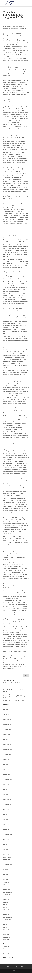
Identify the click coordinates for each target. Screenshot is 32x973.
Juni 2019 (5, 904)
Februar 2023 (7, 799)
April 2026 (6, 714)
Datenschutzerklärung (19, 966)
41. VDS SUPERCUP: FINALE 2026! (12, 682)
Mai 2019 (5, 907)
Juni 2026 (5, 712)
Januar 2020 (6, 889)
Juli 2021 (5, 844)
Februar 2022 (7, 827)
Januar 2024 (6, 774)
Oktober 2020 (7, 867)
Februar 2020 (7, 887)
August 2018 (6, 922)
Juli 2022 (5, 814)
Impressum (8, 966)
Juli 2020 (5, 874)
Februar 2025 (7, 744)
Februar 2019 (7, 912)
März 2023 (6, 797)
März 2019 (6, 909)
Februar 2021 (7, 857)
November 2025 (7, 727)
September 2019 (7, 897)
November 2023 (7, 779)
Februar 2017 (7, 934)
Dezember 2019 (7, 892)
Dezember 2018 (7, 917)
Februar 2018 (7, 932)
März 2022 (6, 824)
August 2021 (6, 842)
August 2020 (6, 872)
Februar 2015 (7, 939)
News (4, 951)
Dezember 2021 (7, 832)
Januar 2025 (6, 747)
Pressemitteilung (15, 20)
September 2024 (7, 757)
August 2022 (6, 812)
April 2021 (6, 852)
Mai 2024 (5, 767)
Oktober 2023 (7, 782)
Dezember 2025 (7, 724)
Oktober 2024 (7, 754)
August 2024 (6, 759)
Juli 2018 (5, 924)
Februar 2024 (7, 772)
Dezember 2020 (7, 862)
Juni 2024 (5, 764)
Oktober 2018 (7, 919)
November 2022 (7, 804)
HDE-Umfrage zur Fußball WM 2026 (13, 700)
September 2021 (7, 839)
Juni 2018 (5, 927)
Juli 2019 (5, 902)
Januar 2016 (6, 937)
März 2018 (6, 929)
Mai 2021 (5, 849)
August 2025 (6, 734)
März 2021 (6, 854)
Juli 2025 (5, 737)
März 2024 (6, 769)
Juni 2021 (5, 847)
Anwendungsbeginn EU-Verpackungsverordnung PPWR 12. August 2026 (14, 696)
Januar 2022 (6, 829)
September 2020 (7, 869)
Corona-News (7, 948)
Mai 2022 (5, 819)
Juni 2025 (5, 739)
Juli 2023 (5, 789)
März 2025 (6, 742)
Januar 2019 (6, 914)
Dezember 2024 (7, 749)
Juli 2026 (5, 709)
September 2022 (7, 809)
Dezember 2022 (7, 802)
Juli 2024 (5, 762)
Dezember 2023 (7, 777)
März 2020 (6, 884)
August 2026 (6, 707)
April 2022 (6, 822)
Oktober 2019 (7, 894)
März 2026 (6, 717)
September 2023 (7, 784)
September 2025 (7, 732)
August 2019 (6, 899)
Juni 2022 (5, 817)
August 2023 (6, 787)
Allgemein (6, 946)
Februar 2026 (7, 719)
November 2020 (7, 864)
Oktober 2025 (7, 729)
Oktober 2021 (7, 837)
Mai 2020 (5, 879)
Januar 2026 (6, 722)
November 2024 (7, 752)
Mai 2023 (5, 794)
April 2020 (6, 882)
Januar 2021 (6, 859)
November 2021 (7, 834)
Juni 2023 (5, 792)
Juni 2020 (5, 877)
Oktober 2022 (7, 807)
